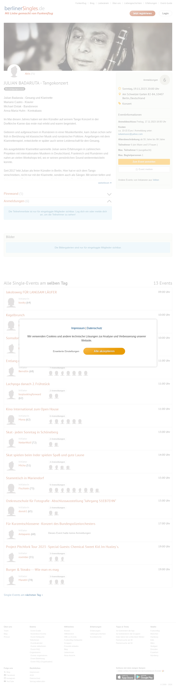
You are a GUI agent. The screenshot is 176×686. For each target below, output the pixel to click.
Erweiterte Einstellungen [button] (66, 351)
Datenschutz (94, 328)
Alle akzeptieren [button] (104, 351)
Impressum (78, 328)
